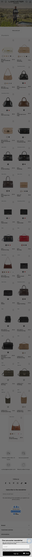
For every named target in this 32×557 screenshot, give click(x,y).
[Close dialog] (29, 541)
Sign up (16, 554)
